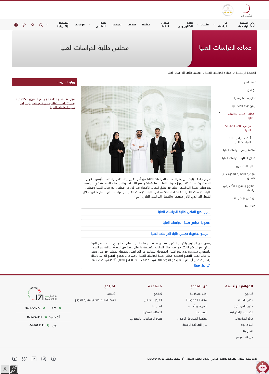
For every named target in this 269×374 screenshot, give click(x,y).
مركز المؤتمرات (244, 319)
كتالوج (249, 294)
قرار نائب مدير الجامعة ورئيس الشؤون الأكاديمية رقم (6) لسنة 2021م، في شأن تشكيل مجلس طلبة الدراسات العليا (45, 103)
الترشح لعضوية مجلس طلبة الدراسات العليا (180, 234)
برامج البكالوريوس (185, 25)
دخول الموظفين (243, 306)
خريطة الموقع (244, 337)
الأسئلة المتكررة (152, 312)
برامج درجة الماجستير (244, 106)
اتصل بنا (248, 331)
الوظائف (80, 24)
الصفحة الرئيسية (246, 73)
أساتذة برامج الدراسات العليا (239, 150)
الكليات (204, 24)
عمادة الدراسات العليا (218, 73)
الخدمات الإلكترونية (241, 312)
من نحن (251, 90)
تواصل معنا (249, 206)
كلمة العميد (249, 82)
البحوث (132, 24)
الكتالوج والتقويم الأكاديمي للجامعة (239, 188)
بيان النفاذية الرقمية (194, 325)
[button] (5, 369)
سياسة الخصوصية (196, 300)
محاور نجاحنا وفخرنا (245, 98)
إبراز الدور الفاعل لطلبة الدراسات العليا (184, 212)
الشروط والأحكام (197, 306)
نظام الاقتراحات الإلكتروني (146, 319)
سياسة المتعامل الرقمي (192, 319)
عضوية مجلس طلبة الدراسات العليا (186, 223)
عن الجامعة (222, 25)
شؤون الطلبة (165, 25)
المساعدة (201, 312)
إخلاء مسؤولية (198, 294)
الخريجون (117, 24)
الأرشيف (111, 294)
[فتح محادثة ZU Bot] (262, 367)
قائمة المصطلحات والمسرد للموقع (95, 300)
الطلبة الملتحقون (246, 166)
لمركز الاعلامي (101, 25)
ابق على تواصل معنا (244, 198)
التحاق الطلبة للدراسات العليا (239, 158)
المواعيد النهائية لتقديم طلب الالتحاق (239, 176)
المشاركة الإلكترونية (63, 25)
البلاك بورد (247, 325)
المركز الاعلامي (153, 300)
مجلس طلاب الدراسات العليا (241, 116)
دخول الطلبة (245, 300)
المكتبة (145, 24)
